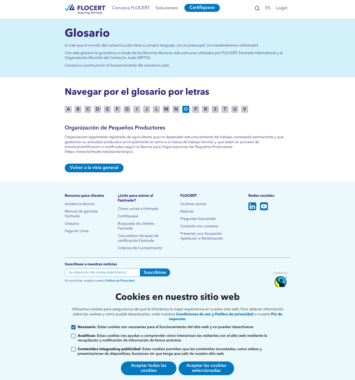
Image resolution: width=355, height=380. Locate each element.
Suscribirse (155, 273)
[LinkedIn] (252, 207)
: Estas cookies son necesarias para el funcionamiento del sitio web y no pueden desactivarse (165, 327)
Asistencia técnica (80, 204)
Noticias (187, 211)
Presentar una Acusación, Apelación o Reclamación (201, 236)
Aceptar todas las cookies (148, 368)
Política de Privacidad (120, 280)
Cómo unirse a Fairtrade (138, 209)
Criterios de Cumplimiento (140, 248)
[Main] (85, 9)
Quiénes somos (193, 204)
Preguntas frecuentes (198, 219)
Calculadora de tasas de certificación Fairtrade (138, 238)
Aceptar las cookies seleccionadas (206, 368)
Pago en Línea (77, 231)
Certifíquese (202, 8)
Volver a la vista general (94, 168)
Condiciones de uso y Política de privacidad (214, 314)
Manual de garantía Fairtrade (81, 214)
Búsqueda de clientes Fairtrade (136, 226)
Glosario (72, 224)
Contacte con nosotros (199, 226)
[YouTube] (264, 207)
